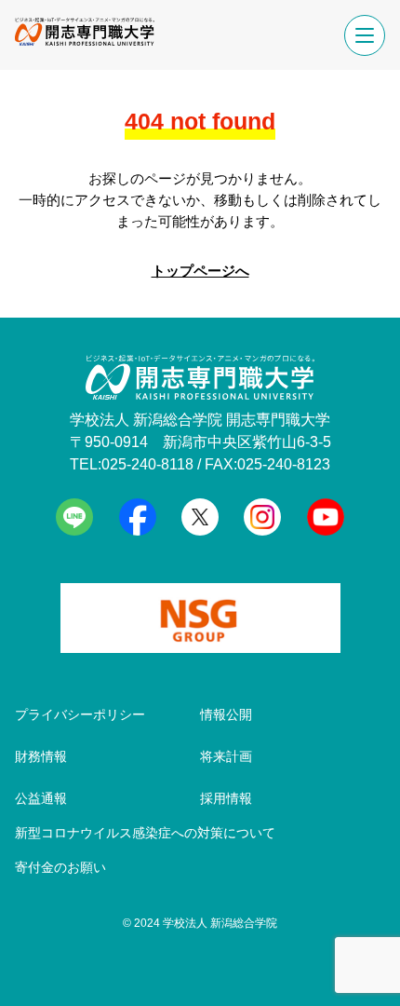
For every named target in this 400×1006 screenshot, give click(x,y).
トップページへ (200, 271)
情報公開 (226, 714)
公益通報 (41, 798)
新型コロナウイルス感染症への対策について (145, 832)
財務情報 (41, 756)
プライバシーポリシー (80, 714)
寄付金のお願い (60, 867)
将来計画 (226, 756)
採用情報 (226, 798)
